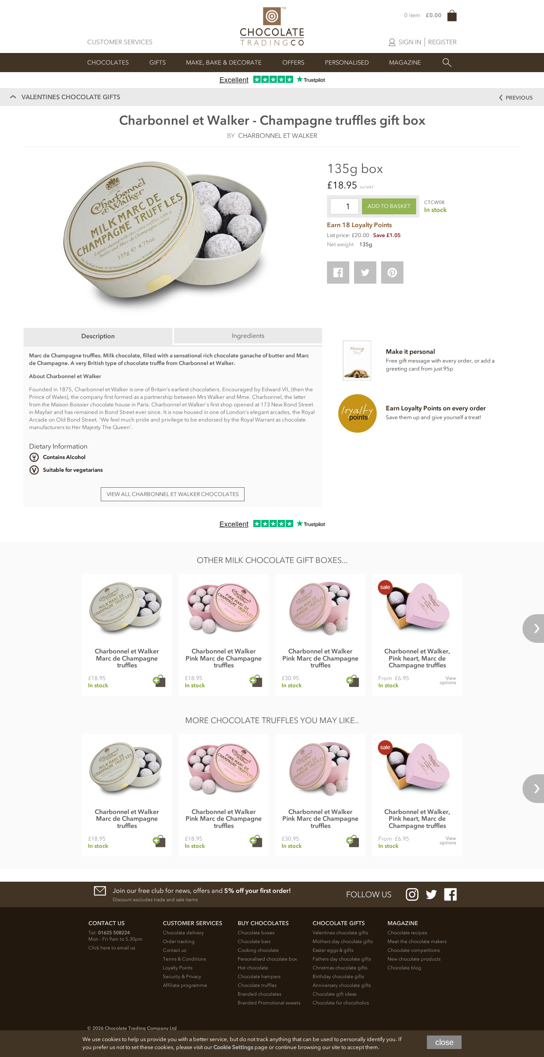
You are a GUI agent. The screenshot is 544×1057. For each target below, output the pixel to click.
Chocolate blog (404, 968)
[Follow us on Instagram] (412, 894)
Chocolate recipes (407, 932)
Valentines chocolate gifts (340, 932)
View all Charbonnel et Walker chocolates (173, 494)
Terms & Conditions (184, 959)
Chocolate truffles (257, 985)
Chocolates (108, 62)
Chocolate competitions (413, 950)
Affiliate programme (185, 985)
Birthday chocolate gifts (338, 976)
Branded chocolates (259, 994)
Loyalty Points (177, 968)
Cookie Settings (233, 1047)
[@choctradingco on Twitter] (431, 894)
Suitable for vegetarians (73, 470)
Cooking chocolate (258, 950)
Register (442, 42)
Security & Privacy (182, 976)
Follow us (368, 894)
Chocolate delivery (183, 932)
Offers (293, 62)
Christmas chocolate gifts (340, 968)
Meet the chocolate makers (416, 941)
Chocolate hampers (259, 976)
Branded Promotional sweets (269, 1003)
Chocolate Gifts (339, 923)
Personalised (347, 62)
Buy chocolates (263, 923)
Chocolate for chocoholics (341, 1003)
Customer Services (120, 42)
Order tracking (179, 941)
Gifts (157, 62)
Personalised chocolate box (267, 959)
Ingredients (248, 335)
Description (98, 336)
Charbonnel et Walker (277, 135)
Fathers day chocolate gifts (342, 959)
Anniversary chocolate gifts (342, 985)
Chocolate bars (254, 941)
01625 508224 (114, 932)
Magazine (405, 62)
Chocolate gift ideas (334, 994)
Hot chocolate (253, 968)
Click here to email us (111, 948)
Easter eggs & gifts (333, 950)
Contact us (174, 950)
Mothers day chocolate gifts (343, 941)
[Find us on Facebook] (450, 894)
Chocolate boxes (256, 932)
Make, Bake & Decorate (224, 62)
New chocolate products (413, 959)
